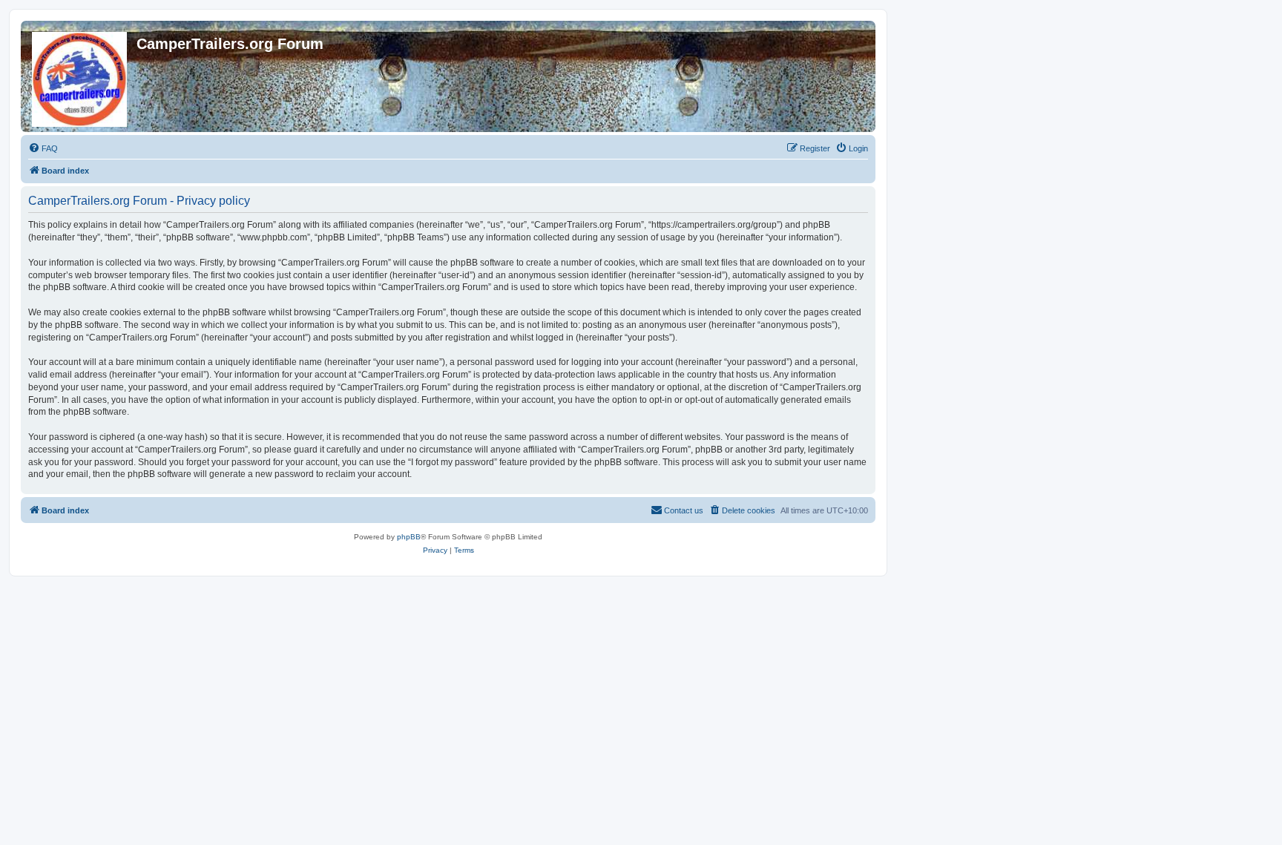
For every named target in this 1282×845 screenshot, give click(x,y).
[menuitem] (43, 148)
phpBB (409, 537)
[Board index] (80, 76)
